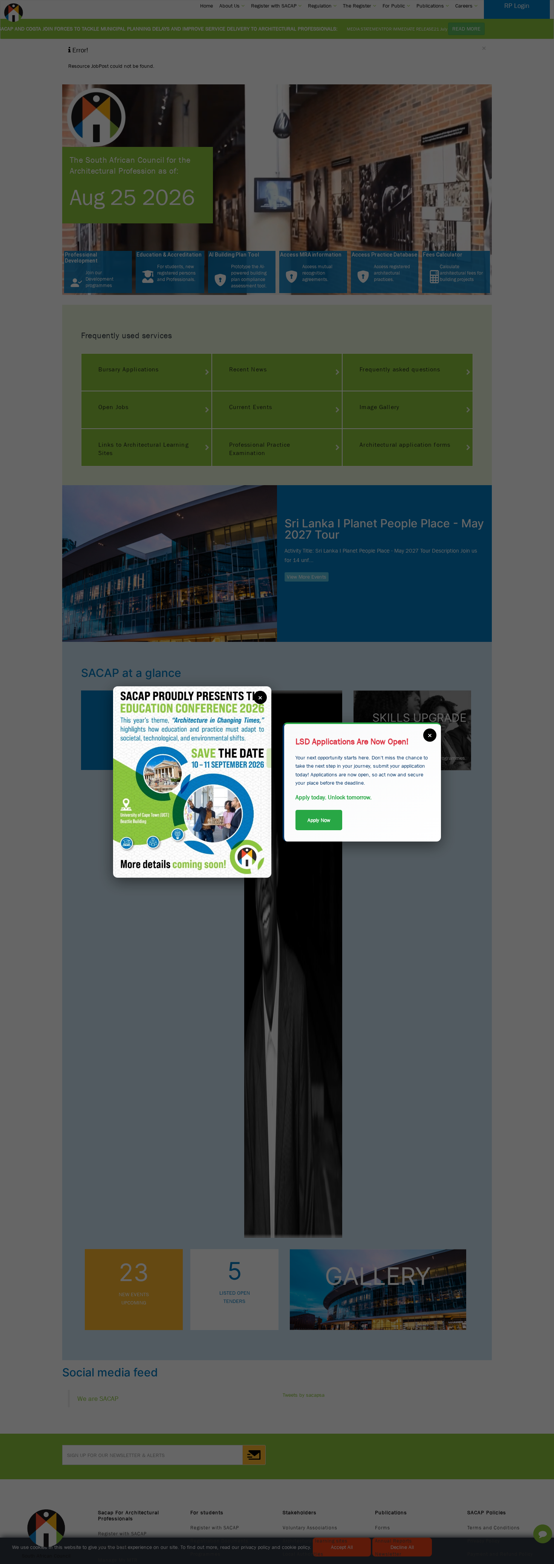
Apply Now (319, 820)
